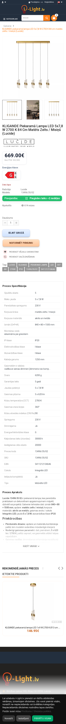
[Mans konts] (5, 2)
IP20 (21, 269)
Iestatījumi (23, 718)
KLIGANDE (23, 265)
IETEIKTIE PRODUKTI (15, 574)
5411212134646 (48, 269)
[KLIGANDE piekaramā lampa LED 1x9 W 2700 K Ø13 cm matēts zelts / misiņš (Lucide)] (33, 602)
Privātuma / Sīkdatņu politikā (36, 711)
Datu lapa (6, 185)
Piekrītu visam (42, 718)
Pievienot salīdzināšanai (22, 257)
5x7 (59, 265)
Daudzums (7, 218)
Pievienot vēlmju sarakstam (24, 252)
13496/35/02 (31, 269)
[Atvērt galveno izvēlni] (59, 24)
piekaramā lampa (39, 265)
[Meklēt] (46, 18)
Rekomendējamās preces (20, 568)
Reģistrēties (49, 2)
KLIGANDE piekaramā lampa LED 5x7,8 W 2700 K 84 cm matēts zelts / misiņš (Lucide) (32, 30)
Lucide (12, 265)
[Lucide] (18, 143)
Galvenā (7, 26)
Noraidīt (9, 718)
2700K (13, 269)
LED (52, 265)
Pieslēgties (35, 2)
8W (5, 269)
